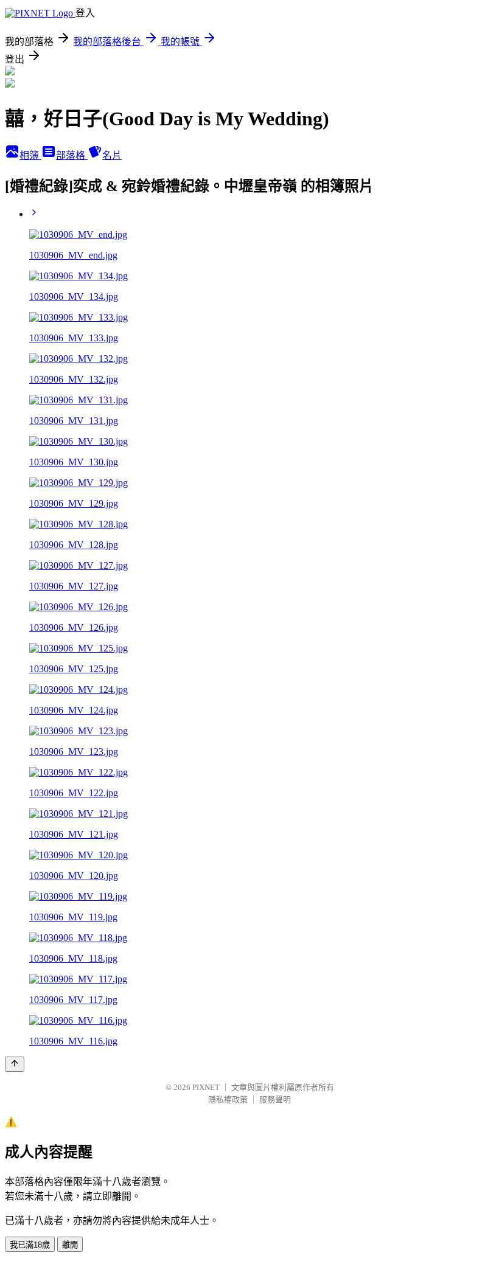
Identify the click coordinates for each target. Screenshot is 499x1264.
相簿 (30, 155)
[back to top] (14, 1064)
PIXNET (206, 1087)
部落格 (72, 155)
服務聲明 (275, 1099)
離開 (70, 1244)
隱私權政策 (228, 1099)
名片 (112, 155)
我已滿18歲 (30, 1244)
